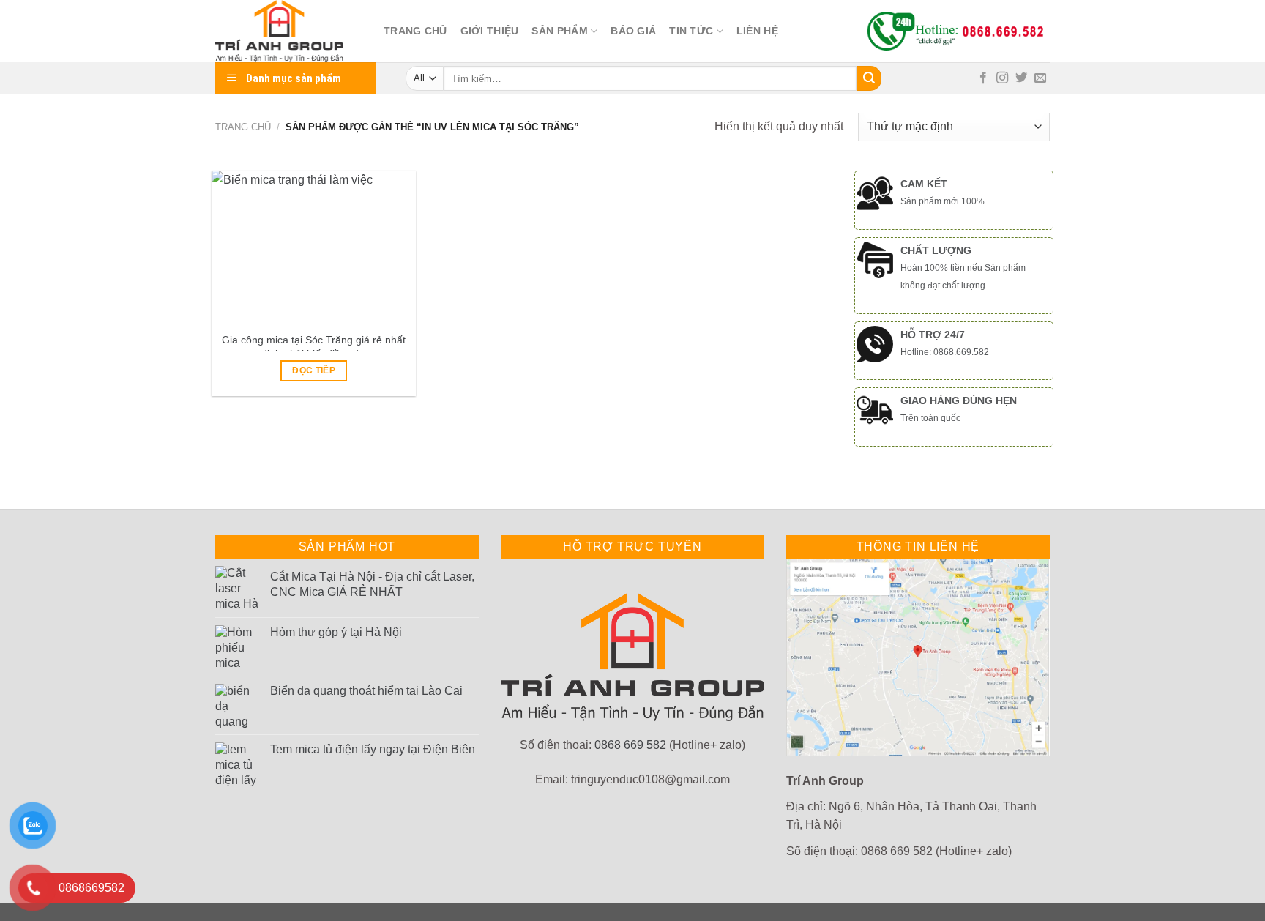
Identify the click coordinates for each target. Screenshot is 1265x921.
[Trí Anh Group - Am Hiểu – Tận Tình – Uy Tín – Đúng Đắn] (288, 31)
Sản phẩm (559, 31)
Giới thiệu (489, 31)
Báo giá (633, 31)
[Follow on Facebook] (983, 78)
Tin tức (691, 31)
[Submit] (869, 78)
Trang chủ (415, 31)
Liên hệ (757, 31)
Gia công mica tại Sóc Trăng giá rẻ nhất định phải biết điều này (314, 346)
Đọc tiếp (313, 370)
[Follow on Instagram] (1002, 78)
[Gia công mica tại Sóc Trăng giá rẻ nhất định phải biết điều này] (314, 247)
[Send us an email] (1040, 78)
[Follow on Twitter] (1021, 78)
